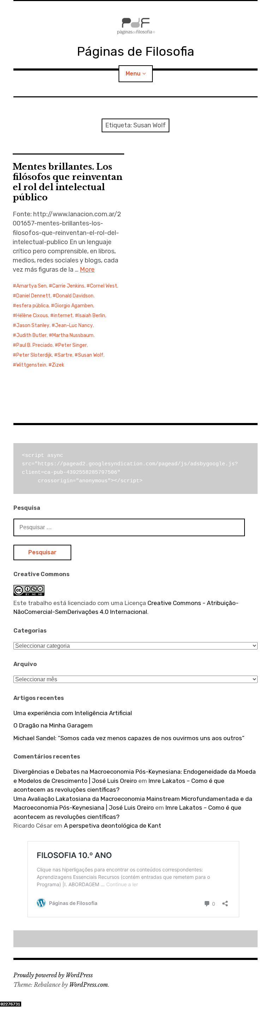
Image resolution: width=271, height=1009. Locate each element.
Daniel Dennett (33, 296)
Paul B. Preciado (34, 345)
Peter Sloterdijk (34, 355)
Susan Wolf (90, 355)
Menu (133, 73)
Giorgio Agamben (73, 306)
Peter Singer (72, 345)
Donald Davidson (75, 296)
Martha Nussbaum (73, 335)
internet (63, 316)
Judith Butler (31, 335)
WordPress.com (88, 984)
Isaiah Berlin (91, 316)
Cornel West (103, 286)
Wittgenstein (31, 365)
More (87, 269)
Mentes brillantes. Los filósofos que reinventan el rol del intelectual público (67, 182)
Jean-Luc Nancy (74, 325)
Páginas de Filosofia (135, 51)
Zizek (58, 365)
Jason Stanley (32, 325)
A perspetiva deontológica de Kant (112, 825)
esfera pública (32, 306)
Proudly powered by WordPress (53, 975)
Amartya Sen (31, 286)
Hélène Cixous (32, 316)
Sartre (65, 355)
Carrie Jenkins (68, 286)
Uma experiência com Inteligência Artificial (72, 713)
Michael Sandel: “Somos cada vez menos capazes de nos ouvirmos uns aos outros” (129, 738)
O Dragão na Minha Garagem (53, 725)
